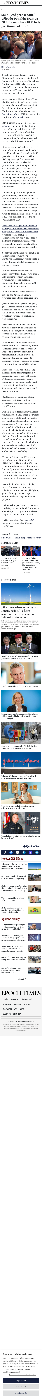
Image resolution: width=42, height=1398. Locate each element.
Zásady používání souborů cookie (22, 1375)
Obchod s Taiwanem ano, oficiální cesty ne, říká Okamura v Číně (11, 970)
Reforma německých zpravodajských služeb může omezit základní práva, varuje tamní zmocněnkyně (19, 716)
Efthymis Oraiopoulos (8, 67)
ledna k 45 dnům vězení (26, 231)
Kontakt (28, 1004)
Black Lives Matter (11, 114)
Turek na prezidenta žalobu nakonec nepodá (19, 686)
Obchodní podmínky (12, 1014)
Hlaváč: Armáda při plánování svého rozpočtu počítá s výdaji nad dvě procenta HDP (20, 657)
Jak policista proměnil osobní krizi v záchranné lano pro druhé (20, 837)
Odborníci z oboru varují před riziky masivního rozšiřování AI (13, 959)
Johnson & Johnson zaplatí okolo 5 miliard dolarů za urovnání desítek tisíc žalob (18, 777)
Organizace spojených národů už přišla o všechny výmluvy (13, 877)
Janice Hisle (5, 568)
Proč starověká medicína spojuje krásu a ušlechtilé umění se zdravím (17, 807)
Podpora (7, 1004)
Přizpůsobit (21, 1387)
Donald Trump (20, 538)
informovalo (18, 117)
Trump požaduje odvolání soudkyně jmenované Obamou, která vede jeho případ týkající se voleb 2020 (31, 563)
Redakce (14, 999)
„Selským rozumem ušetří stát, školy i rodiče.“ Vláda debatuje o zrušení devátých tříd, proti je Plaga (14, 888)
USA (2, 10)
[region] (21, 1374)
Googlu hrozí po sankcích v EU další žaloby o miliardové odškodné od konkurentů (19, 747)
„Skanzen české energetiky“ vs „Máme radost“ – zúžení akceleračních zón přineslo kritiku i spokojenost (19, 612)
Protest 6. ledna (7, 538)
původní (29, 520)
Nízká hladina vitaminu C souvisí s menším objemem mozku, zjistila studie (12, 910)
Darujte (17, 1004)
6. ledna (6, 126)
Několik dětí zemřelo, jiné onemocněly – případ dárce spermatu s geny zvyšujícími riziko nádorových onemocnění (13, 937)
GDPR (22, 1009)
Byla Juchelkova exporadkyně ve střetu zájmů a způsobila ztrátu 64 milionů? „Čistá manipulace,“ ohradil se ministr (13, 926)
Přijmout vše (21, 1380)
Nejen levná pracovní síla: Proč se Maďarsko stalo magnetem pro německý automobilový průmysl (12, 948)
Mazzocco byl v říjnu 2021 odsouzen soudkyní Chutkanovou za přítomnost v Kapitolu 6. (20, 228)
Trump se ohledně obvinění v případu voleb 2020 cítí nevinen (9, 561)
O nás (5, 999)
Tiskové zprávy (10, 1009)
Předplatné (26, 999)
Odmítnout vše (21, 1393)
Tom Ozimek (26, 572)
